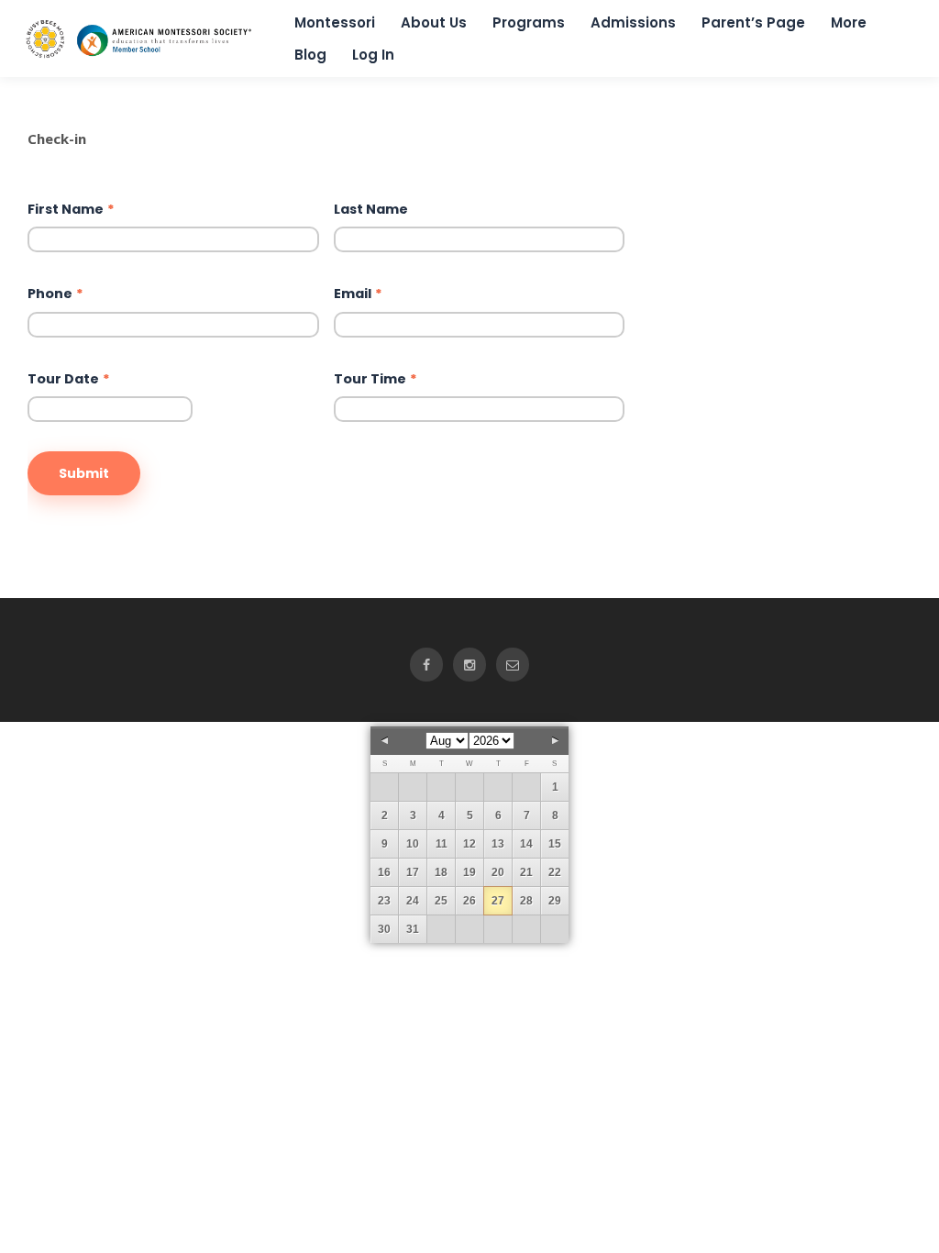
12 (469, 843)
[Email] (512, 665)
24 (412, 900)
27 (498, 900)
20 (498, 872)
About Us (434, 22)
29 (554, 900)
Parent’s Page (753, 22)
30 (384, 929)
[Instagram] (469, 665)
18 (441, 872)
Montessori (334, 22)
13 (498, 843)
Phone (55, 294)
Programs (528, 22)
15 (554, 843)
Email (358, 294)
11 (441, 843)
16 (384, 872)
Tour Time (375, 379)
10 (412, 843)
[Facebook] (426, 665)
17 (412, 872)
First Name (71, 209)
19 (469, 872)
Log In (373, 54)
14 (526, 843)
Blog (310, 54)
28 (526, 900)
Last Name (371, 209)
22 (554, 872)
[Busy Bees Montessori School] (139, 61)
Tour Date (69, 379)
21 (526, 872)
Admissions (633, 22)
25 (441, 900)
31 (412, 929)
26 (469, 900)
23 (384, 900)
